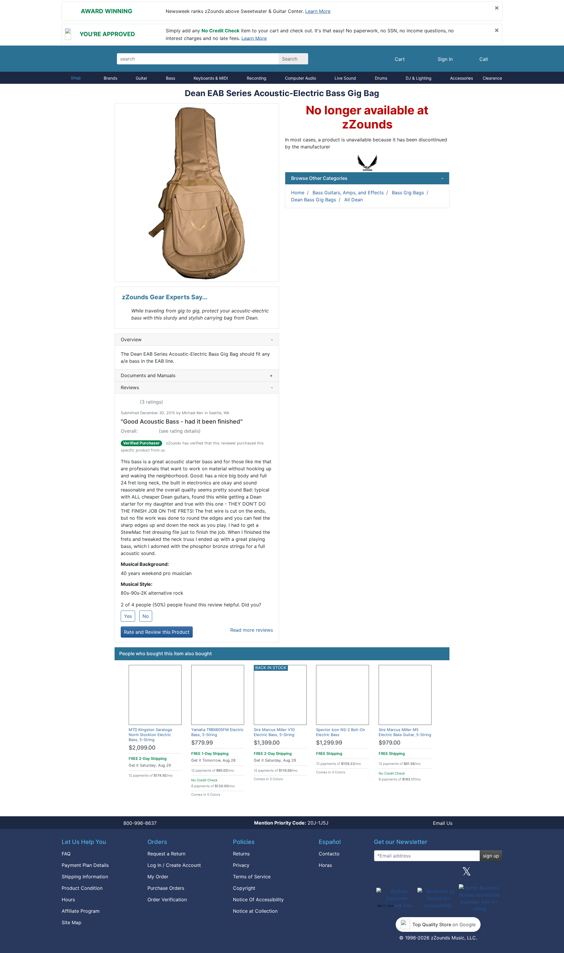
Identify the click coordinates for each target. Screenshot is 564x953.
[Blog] (380, 874)
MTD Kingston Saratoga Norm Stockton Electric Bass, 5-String (150, 734)
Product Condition (82, 888)
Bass (170, 78)
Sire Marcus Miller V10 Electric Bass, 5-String (274, 732)
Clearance (492, 78)
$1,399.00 (267, 743)
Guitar (141, 78)
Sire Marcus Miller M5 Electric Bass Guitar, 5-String (405, 732)
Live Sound (345, 78)
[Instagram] (438, 874)
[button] (197, 192)
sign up (491, 856)
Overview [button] (197, 339)
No (145, 616)
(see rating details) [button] (180, 431)
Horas (325, 865)
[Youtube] (495, 874)
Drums (381, 78)
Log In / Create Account (174, 865)
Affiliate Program (81, 911)
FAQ (66, 854)
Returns (241, 854)
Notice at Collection (255, 911)
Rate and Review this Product (156, 632)
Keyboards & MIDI (211, 78)
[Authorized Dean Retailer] (367, 162)
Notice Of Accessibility (258, 899)
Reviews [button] (197, 387)
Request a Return (166, 854)
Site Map (71, 922)
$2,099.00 (142, 748)
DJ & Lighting (419, 78)
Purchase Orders (165, 888)
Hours (68, 899)
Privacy (241, 865)
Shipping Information (85, 877)
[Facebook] (409, 874)
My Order (157, 877)
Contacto (329, 854)
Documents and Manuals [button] (197, 375)
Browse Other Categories (367, 178)
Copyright (244, 888)
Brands (110, 78)
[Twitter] (466, 874)
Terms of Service (252, 877)
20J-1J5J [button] (291, 823)
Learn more (317, 11)
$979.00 (389, 743)
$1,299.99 (329, 743)
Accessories (461, 78)
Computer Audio (300, 78)
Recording (256, 78)
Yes (128, 616)
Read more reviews (251, 630)
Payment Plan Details (85, 865)
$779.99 (202, 743)
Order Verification (167, 899)
